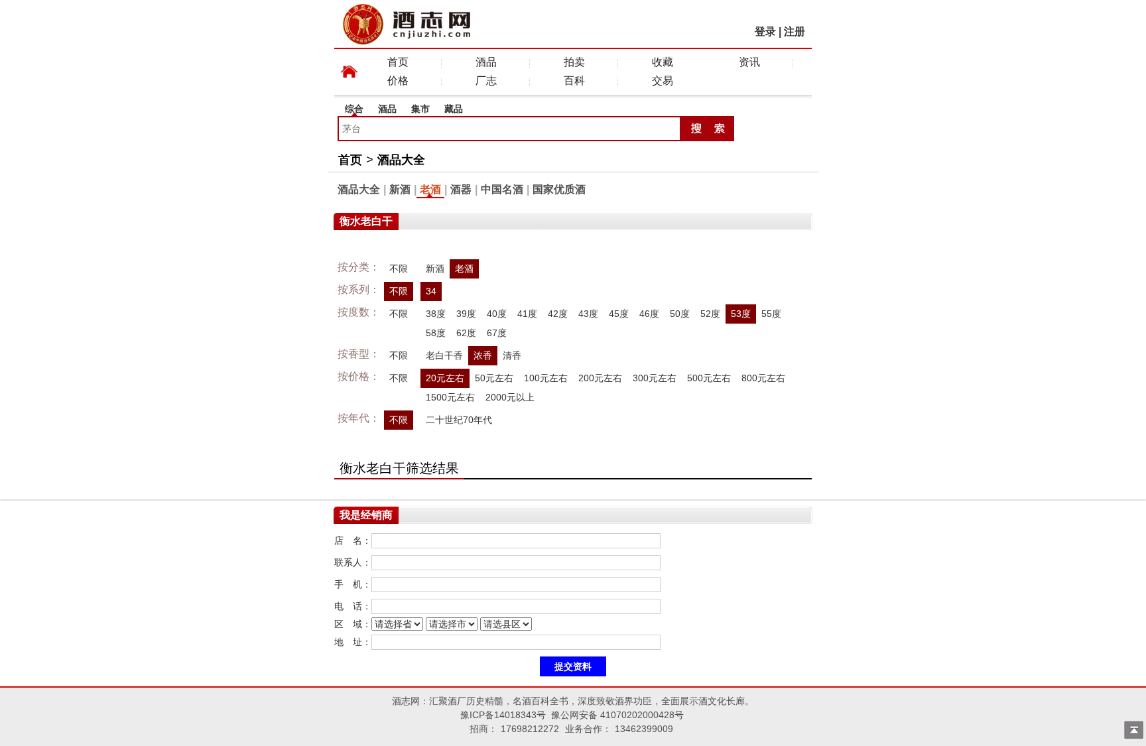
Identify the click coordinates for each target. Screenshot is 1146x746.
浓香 (483, 355)
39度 (466, 313)
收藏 (662, 62)
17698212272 (530, 728)
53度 (741, 313)
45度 (619, 313)
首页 (398, 62)
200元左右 (600, 378)
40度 (497, 313)
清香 (512, 355)
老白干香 (444, 355)
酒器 (461, 189)
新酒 (400, 189)
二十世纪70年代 (459, 419)
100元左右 (546, 378)
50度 (680, 313)
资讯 (749, 62)
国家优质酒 (559, 189)
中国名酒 (502, 189)
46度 (649, 313)
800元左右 (763, 378)
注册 (794, 31)
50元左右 (494, 378)
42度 (558, 313)
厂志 (486, 80)
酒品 (486, 62)
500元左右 (709, 378)
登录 (765, 31)
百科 (574, 80)
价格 (398, 80)
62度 (466, 333)
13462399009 (644, 728)
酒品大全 (401, 159)
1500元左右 (450, 397)
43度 (588, 313)
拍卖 (574, 62)
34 (431, 291)
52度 (710, 313)
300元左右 (654, 378)
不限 (398, 268)
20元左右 (445, 378)
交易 (662, 80)
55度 (771, 313)
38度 (436, 313)
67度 (497, 333)
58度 (436, 333)
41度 (527, 313)
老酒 (430, 189)
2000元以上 (510, 397)
